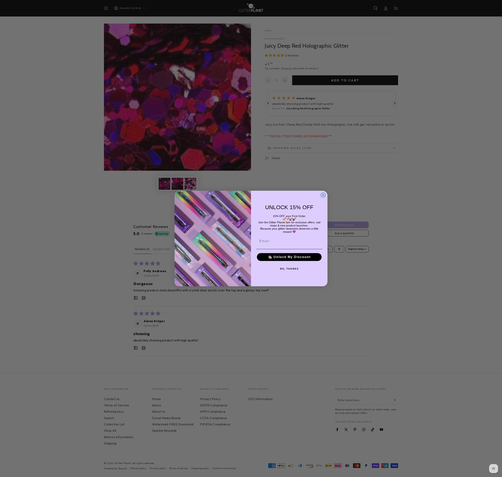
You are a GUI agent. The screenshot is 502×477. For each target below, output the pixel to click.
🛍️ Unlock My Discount (289, 257)
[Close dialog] (323, 195)
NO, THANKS (289, 268)
